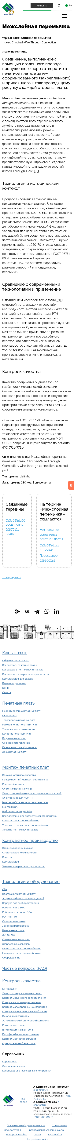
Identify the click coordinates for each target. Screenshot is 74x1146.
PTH (37, 171)
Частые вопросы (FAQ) (24, 968)
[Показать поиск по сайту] (59, 5)
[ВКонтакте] (27, 611)
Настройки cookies (37, 1139)
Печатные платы (18, 703)
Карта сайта (55, 1134)
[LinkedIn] (56, 611)
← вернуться (11, 577)
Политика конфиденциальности (26, 1125)
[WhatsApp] (46, 611)
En (70, 5)
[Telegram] (37, 611)
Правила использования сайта (46, 1130)
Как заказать (14, 652)
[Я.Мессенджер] (17, 611)
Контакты (42, 5)
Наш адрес (23, 1100)
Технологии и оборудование (31, 881)
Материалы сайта (16, 1134)
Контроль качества (21, 981)
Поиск (37, 1134)
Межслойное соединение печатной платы (51, 534)
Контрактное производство (30, 840)
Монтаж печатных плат (25, 767)
